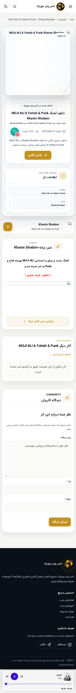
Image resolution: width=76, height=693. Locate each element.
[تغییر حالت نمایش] (5, 6)
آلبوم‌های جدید (67, 606)
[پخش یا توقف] (14, 676)
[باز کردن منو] (70, 6)
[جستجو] (14, 6)
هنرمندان (69, 617)
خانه (72, 19)
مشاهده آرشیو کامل (61, 354)
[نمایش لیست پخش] (67, 676)
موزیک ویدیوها (67, 611)
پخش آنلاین (35, 155)
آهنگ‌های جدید (66, 600)
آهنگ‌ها (62, 19)
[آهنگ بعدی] (22, 676)
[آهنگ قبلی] (7, 676)
